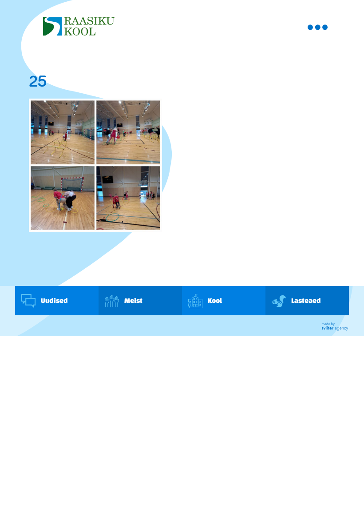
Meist (132, 300)
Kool (214, 300)
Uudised (54, 300)
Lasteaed (305, 300)
